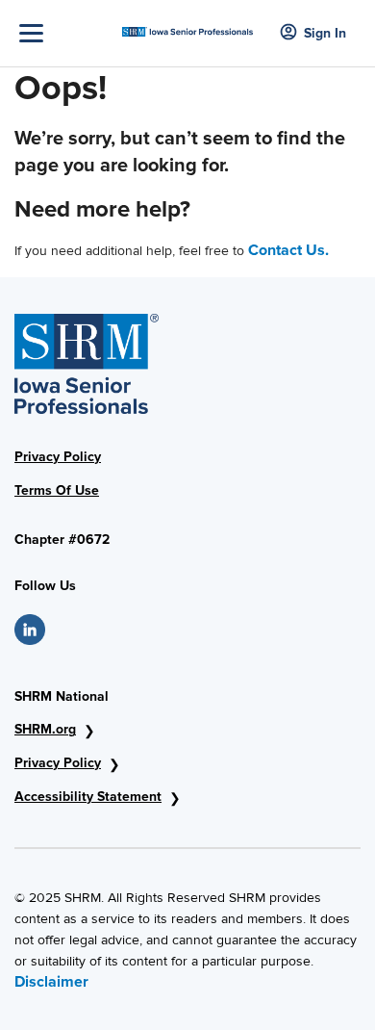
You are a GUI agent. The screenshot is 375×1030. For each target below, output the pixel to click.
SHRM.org (45, 729)
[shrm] (188, 26)
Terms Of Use (56, 490)
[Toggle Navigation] (66, 33)
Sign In (325, 33)
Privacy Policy (57, 457)
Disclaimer (51, 982)
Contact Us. (288, 250)
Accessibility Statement (88, 796)
